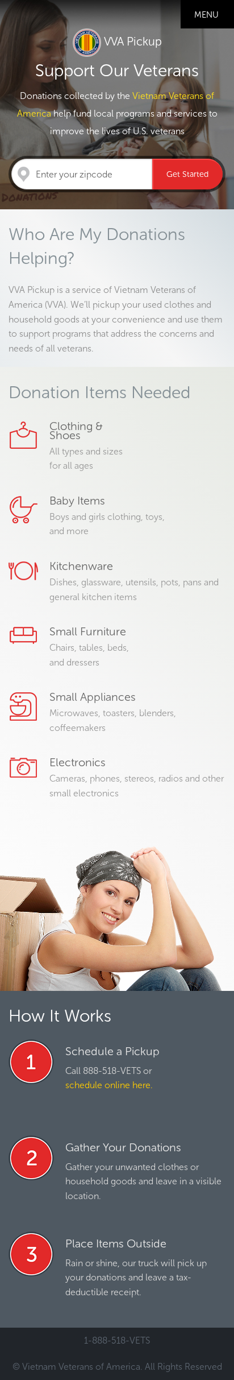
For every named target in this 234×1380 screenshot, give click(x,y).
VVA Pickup (131, 41)
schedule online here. (109, 1085)
